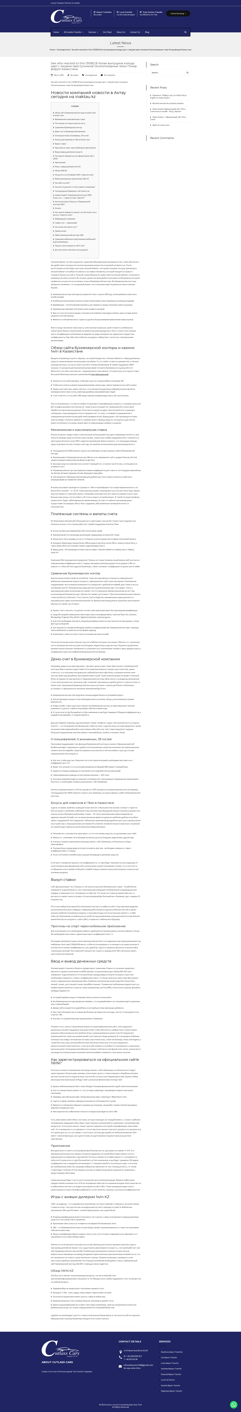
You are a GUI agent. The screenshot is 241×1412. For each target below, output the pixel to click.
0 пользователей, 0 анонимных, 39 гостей (71, 135)
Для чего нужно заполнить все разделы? (71, 250)
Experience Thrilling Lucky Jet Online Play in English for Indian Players (168, 96)
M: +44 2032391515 (133, 1357)
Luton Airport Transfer (170, 1363)
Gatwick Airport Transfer (170, 1385)
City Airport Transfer (169, 1357)
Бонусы (58, 208)
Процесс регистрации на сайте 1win (69, 245)
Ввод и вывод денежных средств (68, 152)
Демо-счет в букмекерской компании (70, 131)
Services (92, 32)
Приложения (60, 162)
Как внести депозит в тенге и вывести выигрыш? (75, 187)
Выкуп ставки (60, 144)
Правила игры (60, 231)
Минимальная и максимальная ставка (70, 119)
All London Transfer (72, 32)
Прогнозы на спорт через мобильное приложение (75, 148)
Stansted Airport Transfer (171, 1374)
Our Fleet (107, 32)
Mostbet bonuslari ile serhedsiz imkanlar (168, 103)
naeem (75, 75)
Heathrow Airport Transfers (172, 1352)
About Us (121, 32)
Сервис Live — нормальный (66, 223)
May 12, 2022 (59, 75)
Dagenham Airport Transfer (171, 1391)
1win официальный (99, 374)
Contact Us (135, 32)
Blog (147, 32)
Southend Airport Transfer (171, 1368)
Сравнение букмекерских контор (68, 127)
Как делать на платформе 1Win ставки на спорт (74, 175)
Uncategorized (91, 75)
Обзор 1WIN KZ (61, 170)
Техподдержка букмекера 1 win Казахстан (72, 191)
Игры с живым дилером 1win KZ (68, 166)
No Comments (109, 75)
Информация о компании (65, 219)
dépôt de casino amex (160, 125)
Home (56, 32)
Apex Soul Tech (135, 1404)
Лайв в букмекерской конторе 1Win (69, 235)
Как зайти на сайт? (62, 183)
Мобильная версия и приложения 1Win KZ (72, 179)
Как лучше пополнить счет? (66, 227)
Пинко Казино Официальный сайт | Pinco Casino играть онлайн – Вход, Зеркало (168, 110)
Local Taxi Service (168, 1380)
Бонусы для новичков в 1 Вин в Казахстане (72, 139)
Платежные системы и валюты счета (70, 123)
